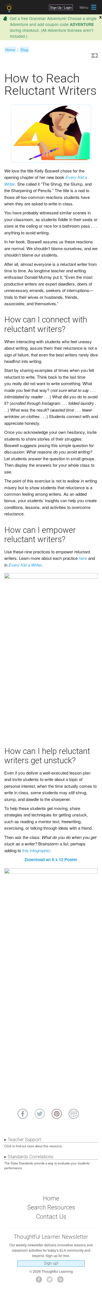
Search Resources (51, 1207)
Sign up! (51, 1263)
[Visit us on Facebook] (40, 1281)
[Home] (10, 8)
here (83, 558)
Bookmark (94, 56)
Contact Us (51, 1216)
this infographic (36, 850)
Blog (24, 49)
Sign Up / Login (61, 7)
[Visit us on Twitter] (51, 1281)
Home (10, 49)
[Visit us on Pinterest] (62, 1281)
